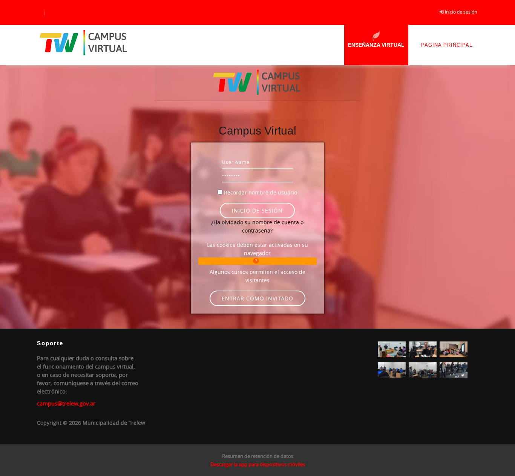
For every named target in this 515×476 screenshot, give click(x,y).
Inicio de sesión (461, 12)
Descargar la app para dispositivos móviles (257, 464)
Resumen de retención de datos (257, 456)
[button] (257, 261)
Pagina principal (446, 45)
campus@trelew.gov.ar (66, 403)
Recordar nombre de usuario (260, 192)
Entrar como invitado (257, 298)
